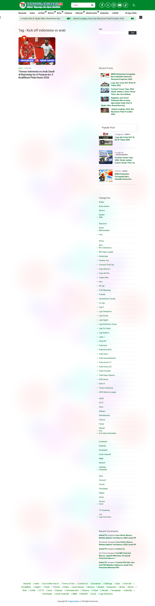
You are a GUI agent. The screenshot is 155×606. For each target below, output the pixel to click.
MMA (101, 459)
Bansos (102, 210)
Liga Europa (103, 316)
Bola (59, 13)
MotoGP (102, 463)
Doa (100, 431)
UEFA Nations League (107, 392)
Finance (102, 420)
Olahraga (102, 467)
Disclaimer (96, 583)
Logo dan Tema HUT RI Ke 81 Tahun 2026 (124, 138)
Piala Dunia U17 (105, 362)
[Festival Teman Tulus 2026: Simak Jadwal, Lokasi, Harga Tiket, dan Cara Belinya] (105, 90)
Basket (102, 215)
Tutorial (102, 501)
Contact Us (120, 549)
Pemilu (102, 484)
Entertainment (122, 155)
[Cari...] (92, 5)
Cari (100, 29)
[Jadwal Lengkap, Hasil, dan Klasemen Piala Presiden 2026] (105, 110)
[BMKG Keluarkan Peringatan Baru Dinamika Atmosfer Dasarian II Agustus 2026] (105, 75)
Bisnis (101, 241)
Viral (100, 235)
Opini (101, 476)
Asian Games (104, 206)
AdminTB (103, 535)
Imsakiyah (103, 441)
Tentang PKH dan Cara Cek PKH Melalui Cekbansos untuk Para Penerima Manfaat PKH (117, 565)
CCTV (101, 403)
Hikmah (79, 13)
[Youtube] (119, 5)
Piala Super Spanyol (107, 375)
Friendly (102, 294)
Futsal (101, 424)
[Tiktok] (125, 5)
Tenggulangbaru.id (74, 601)
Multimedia (91, 13)
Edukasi (68, 13)
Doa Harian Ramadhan (107, 433)
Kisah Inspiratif (105, 454)
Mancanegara (104, 230)
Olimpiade (103, 470)
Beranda (22, 13)
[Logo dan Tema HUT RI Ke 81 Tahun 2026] (105, 84)
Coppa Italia (103, 277)
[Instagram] (113, 5)
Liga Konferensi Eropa (108, 324)
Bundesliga (103, 256)
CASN (101, 398)
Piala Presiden (105, 371)
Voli (100, 514)
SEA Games (103, 379)
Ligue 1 (102, 337)
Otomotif (102, 480)
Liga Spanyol (104, 333)
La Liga (102, 303)
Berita (51, 13)
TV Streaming (104, 510)
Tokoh (101, 497)
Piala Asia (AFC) (105, 350)
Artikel (41, 13)
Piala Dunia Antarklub (107, 358)
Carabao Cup (104, 260)
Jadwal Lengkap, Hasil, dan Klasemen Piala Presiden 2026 (33, 18)
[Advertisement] (118, 50)
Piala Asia (103, 345)
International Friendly (107, 299)
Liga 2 (101, 307)
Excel (101, 504)
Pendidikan (103, 489)
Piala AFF (103, 341)
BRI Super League (106, 252)
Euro (100, 282)
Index (32, 13)
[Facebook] (102, 5)
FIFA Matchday (105, 290)
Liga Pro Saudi (105, 328)
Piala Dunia (103, 354)
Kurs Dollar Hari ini (51, 583)
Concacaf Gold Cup (106, 265)
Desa (101, 407)
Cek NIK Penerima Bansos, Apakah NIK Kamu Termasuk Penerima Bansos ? (115, 555)
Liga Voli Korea (105, 517)
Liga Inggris (103, 320)
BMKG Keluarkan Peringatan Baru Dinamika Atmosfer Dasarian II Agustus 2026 (123, 76)
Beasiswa (103, 224)
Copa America (104, 269)
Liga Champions (105, 311)
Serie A (102, 384)
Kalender (104, 13)
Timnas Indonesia (106, 388)
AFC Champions (105, 248)
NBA (100, 217)
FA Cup (102, 286)
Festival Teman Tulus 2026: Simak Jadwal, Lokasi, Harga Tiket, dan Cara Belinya (123, 91)
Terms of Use (68, 583)
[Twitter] (107, 5)
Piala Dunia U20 (105, 367)
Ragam (101, 493)
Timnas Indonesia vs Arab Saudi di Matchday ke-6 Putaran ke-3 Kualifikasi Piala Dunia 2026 (36, 74)
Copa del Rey (104, 273)
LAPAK (115, 13)
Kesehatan (103, 450)
